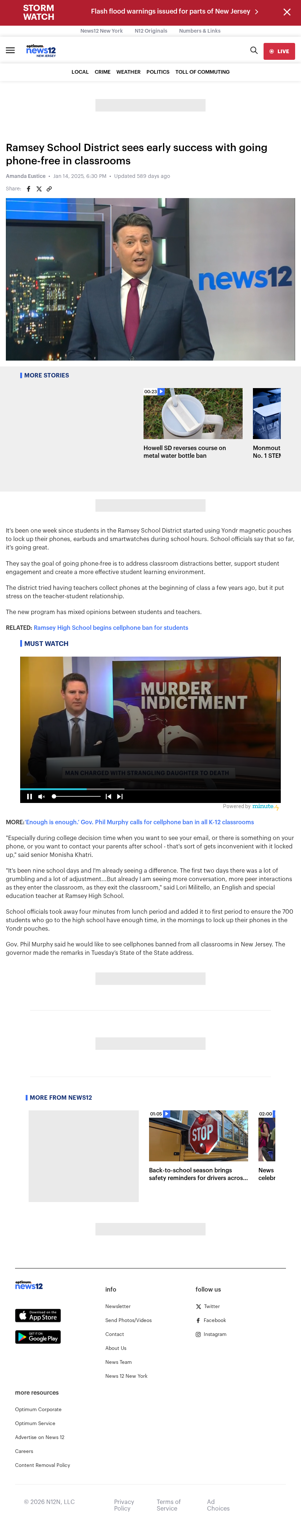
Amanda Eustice (26, 176)
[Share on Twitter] (39, 189)
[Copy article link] (49, 189)
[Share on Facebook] (29, 189)
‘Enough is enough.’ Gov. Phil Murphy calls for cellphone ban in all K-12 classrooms (139, 822)
